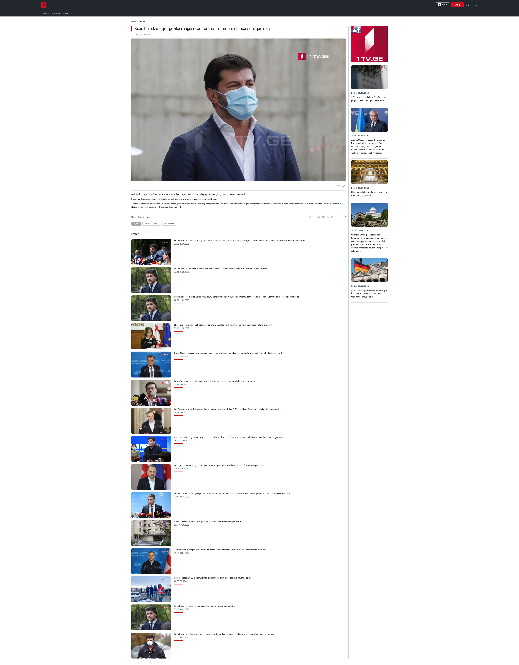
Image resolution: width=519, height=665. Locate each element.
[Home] (43, 5)
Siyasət (136, 224)
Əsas (133, 21)
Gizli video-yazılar (151, 224)
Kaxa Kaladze (169, 224)
